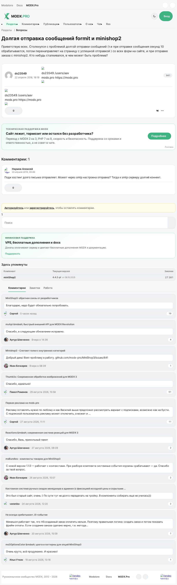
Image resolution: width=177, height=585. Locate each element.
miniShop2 (10, 277)
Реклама (169, 147)
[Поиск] (171, 222)
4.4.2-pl (57, 277)
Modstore (7, 5)
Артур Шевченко (19, 339)
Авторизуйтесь (14, 207)
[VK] (173, 5)
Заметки (34, 287)
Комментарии (30, 24)
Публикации (51, 24)
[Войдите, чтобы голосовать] (9, 111)
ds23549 (21, 73)
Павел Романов (19, 392)
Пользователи (72, 24)
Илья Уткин (16, 559)
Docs (20, 5)
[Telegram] (165, 5)
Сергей (14, 313)
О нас (89, 24)
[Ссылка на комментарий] (161, 187)
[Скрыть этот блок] (172, 127)
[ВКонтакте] (157, 111)
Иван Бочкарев (18, 365)
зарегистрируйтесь (42, 207)
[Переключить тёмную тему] (154, 16)
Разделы (11, 24)
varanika (15, 503)
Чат (99, 24)
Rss (108, 24)
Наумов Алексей (22, 168)
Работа (48, 287)
